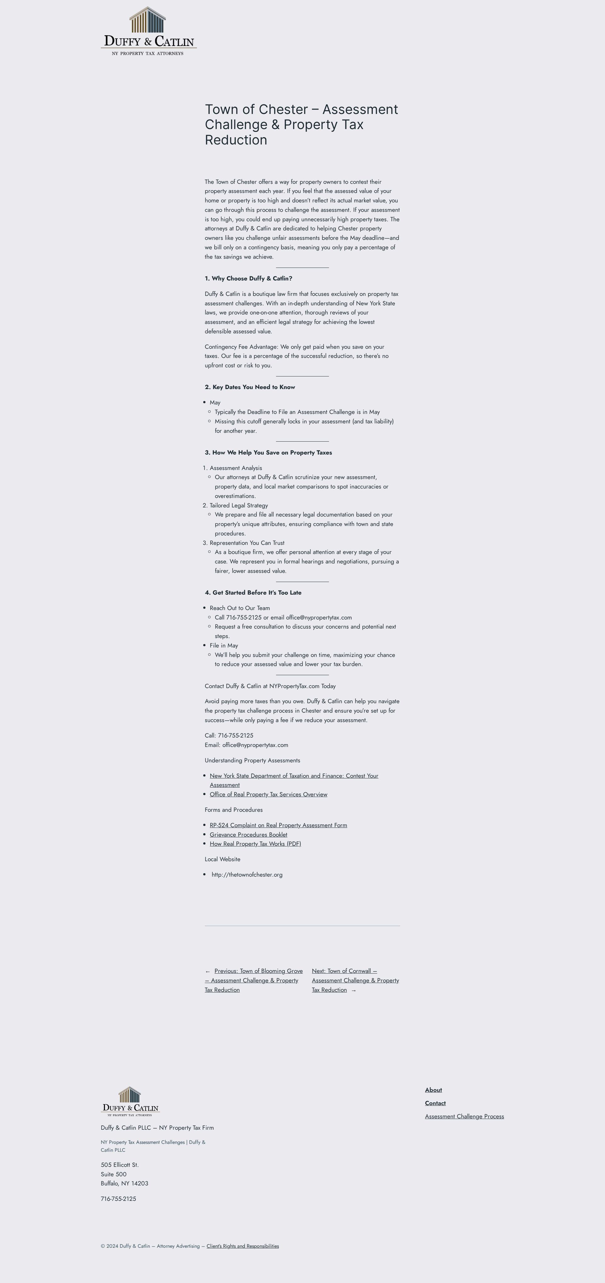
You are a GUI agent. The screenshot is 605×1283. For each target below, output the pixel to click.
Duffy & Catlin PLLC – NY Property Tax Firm (157, 1127)
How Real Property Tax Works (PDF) (255, 843)
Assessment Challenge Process (464, 1116)
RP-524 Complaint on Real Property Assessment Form (278, 825)
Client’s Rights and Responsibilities (243, 1246)
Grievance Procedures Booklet (248, 834)
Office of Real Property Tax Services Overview (268, 794)
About (433, 1089)
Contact (435, 1103)
